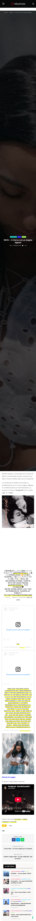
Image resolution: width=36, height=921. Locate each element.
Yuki (11, 245)
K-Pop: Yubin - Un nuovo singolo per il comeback (18, 848)
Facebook (17, 819)
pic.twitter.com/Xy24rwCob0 (18, 595)
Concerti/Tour (26, 879)
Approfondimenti (16, 871)
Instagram (6, 822)
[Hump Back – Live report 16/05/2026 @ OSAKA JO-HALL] (6, 881)
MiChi (10, 825)
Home (5, 12)
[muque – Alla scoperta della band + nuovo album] (6, 913)
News (19, 236)
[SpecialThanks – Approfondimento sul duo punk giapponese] (6, 902)
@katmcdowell (20, 573)
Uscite (24, 236)
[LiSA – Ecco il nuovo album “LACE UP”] (6, 890)
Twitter (24, 819)
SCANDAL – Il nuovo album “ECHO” (21, 873)
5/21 (18, 644)
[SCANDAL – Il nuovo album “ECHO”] (6, 873)
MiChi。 (22, 647)
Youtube (13, 822)
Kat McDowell (25, 730)
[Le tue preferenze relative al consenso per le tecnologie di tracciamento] (32, 917)
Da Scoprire (14, 901)
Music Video (13, 236)
